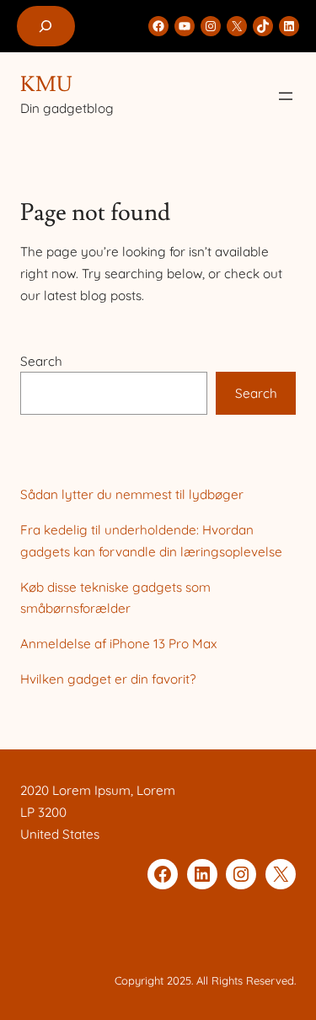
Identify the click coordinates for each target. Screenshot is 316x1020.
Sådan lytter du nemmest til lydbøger (132, 494)
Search (41, 361)
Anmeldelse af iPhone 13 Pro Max (118, 644)
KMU (46, 85)
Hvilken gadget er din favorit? (107, 679)
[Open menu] (286, 96)
